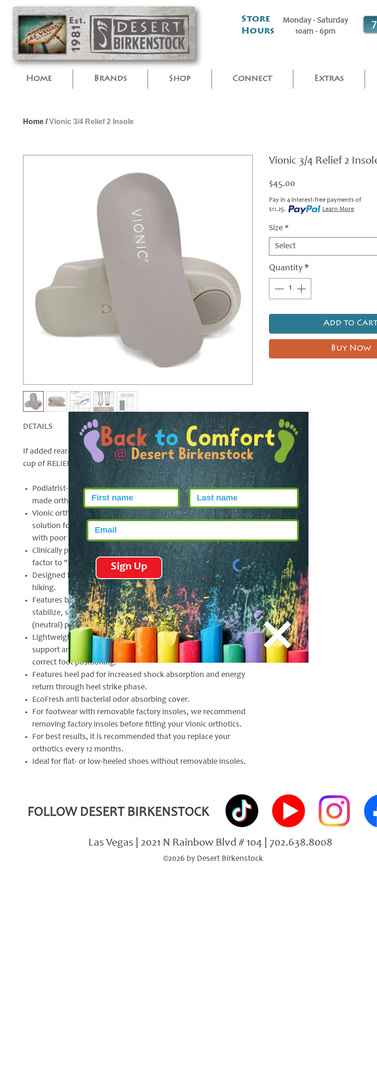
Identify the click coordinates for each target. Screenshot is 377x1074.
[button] (277, 634)
